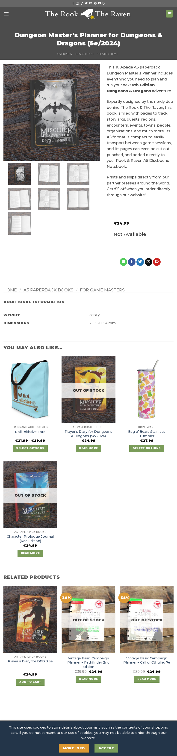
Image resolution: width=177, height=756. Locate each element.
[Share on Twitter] (140, 262)
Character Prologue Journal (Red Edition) (30, 538)
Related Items (107, 54)
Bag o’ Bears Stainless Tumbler (146, 434)
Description (84, 54)
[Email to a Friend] (148, 262)
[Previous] (3, 639)
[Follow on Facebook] (73, 3)
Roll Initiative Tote (30, 432)
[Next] (173, 639)
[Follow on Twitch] (104, 3)
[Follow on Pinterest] (95, 3)
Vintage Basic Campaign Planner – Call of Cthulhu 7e (146, 660)
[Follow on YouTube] (99, 3)
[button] (6, 13)
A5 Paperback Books (48, 290)
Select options (30, 448)
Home (10, 290)
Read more (88, 448)
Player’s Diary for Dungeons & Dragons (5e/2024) (88, 434)
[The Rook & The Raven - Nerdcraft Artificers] (88, 14)
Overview (64, 54)
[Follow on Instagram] (77, 3)
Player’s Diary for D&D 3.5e (30, 661)
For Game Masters (102, 290)
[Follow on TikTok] (81, 3)
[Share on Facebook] (132, 262)
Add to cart (30, 682)
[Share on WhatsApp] (123, 262)
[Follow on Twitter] (86, 3)
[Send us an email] (90, 3)
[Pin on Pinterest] (157, 262)
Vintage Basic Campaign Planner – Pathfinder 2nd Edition (88, 662)
